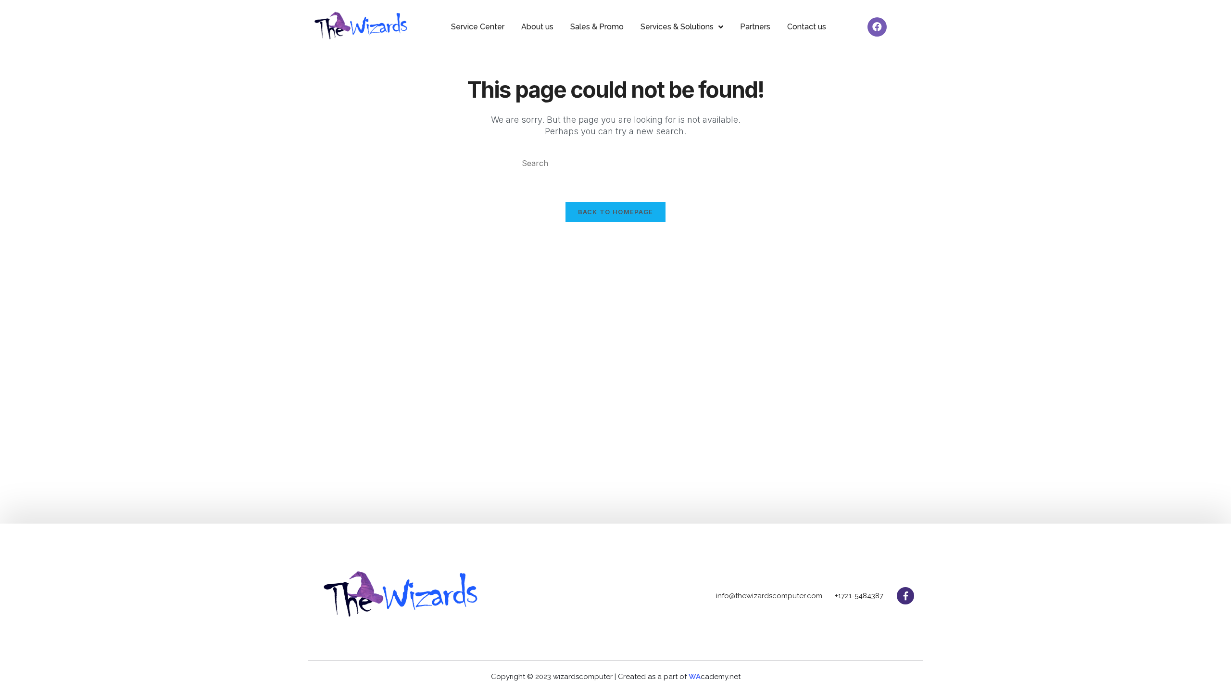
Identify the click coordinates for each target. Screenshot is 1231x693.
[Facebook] (877, 27)
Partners (755, 26)
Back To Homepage (615, 212)
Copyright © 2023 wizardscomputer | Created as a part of (590, 676)
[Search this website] (615, 162)
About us (537, 26)
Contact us (806, 26)
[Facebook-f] (905, 595)
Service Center (477, 26)
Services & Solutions (677, 26)
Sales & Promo (597, 26)
